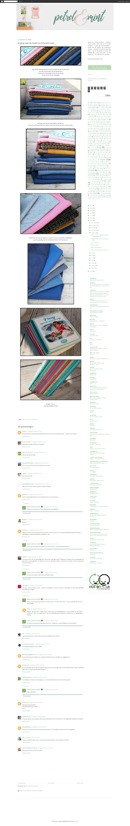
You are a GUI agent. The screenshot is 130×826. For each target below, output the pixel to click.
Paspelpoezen (93, 382)
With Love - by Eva (94, 353)
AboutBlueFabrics (92, 102)
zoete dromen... (95, 242)
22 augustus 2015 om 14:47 (34, 557)
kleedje (99, 147)
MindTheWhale (91, 157)
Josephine (95, 143)
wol (93, 196)
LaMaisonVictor (102, 150)
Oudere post (80, 783)
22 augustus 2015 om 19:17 (50, 506)
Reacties (26, 503)
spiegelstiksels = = (94, 513)
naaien (23, 419)
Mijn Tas (100, 156)
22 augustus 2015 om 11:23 (34, 431)
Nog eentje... (93, 554)
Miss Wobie (93, 406)
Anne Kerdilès (108, 102)
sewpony (92, 479)
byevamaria (93, 315)
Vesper (91, 354)
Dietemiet (92, 428)
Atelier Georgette (94, 487)
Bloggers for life (101, 111)
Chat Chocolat (97, 118)
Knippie (107, 147)
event (89, 128)
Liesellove (92, 282)
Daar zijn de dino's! (94, 403)
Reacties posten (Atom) (32, 786)
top (102, 186)
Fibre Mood (91, 130)
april (92, 260)
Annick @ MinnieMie (27, 463)
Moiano (107, 157)
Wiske (89, 196)
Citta (104, 118)
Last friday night (94, 335)
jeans (89, 143)
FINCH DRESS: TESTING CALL (96, 480)
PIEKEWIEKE (93, 505)
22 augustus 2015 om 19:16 (50, 572)
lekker (91, 152)
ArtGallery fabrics (105, 104)
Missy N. (92, 299)
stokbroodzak (96, 181)
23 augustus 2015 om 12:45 (50, 689)
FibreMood (98, 130)
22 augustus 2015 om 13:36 (34, 519)
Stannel (24, 431)
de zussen (25, 702)
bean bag (100, 107)
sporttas (89, 181)
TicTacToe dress (99, 184)
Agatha (101, 102)
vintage (109, 191)
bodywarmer (90, 112)
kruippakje (108, 149)
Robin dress (99, 172)
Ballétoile (92, 509)
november (94, 225)
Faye (93, 128)
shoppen (98, 175)
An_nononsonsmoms (28, 644)
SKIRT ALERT (93, 440)
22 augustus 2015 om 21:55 (41, 644)
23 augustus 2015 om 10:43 (50, 620)
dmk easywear (94, 124)
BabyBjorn (103, 105)
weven (91, 195)
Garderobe (90, 133)
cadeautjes (91, 116)
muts (96, 160)
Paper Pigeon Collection (96, 484)
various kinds (93, 496)
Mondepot (90, 160)
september (94, 230)
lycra (101, 154)
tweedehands (102, 189)
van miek (92, 334)
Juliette (100, 143)
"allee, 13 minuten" (95, 510)
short (103, 175)
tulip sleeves (106, 188)
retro (91, 172)
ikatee (98, 140)
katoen (109, 145)
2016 (91, 218)
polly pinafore (99, 167)
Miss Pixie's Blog (94, 396)
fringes (107, 131)
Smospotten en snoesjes (96, 311)
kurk (91, 150)
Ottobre (100, 163)
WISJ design (106, 195)
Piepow (92, 329)
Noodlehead (93, 278)
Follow (89, 74)
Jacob (103, 142)
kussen (95, 150)
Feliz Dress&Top (107, 128)
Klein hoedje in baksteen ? (96, 563)
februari (93, 265)
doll (99, 124)
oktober (93, 227)
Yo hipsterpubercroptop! (96, 408)
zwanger (107, 196)
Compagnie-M (93, 451)
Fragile (109, 130)
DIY (110, 123)
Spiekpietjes (93, 497)
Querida (92, 367)
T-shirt (96, 183)
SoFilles (92, 357)
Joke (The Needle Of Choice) (29, 748)
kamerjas (103, 145)
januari (93, 268)
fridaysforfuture (101, 131)
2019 (91, 210)
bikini (106, 109)
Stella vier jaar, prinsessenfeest (97, 448)
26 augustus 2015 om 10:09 (45, 748)
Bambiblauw (92, 107)
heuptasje (106, 137)
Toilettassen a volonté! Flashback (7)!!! (99, 358)
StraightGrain (93, 373)
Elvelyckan (90, 126)
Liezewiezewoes (26, 716)
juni (92, 255)
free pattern (93, 131)
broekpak (93, 114)
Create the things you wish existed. (99, 461)
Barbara (24, 557)
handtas (107, 135)
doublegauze (106, 124)
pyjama (107, 168)
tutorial (95, 189)
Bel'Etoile (106, 107)
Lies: (23, 633)
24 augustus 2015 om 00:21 (35, 702)
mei (92, 258)
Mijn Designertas (92, 156)
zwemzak (96, 198)
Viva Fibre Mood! (94, 316)
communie (95, 119)
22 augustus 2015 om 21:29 (50, 599)
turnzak (89, 189)
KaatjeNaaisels (95, 145)
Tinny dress (108, 184)
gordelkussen (105, 133)
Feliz (100, 128)
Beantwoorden (26, 436)
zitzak (96, 196)
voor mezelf (93, 193)
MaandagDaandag (94, 528)
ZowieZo (92, 411)
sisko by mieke (94, 432)
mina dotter (93, 542)
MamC (91, 419)
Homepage (51, 783)
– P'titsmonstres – (94, 483)
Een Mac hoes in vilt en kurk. (97, 539)
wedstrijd (108, 193)
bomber (97, 112)
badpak (109, 105)
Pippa (91, 412)
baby (96, 105)
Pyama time (93, 331)
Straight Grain (106, 181)
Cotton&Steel (98, 121)
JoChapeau (93, 561)
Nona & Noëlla (93, 489)
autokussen (90, 105)
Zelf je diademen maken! (96, 312)
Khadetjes (92, 377)
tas (110, 183)
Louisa (96, 154)
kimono (92, 147)
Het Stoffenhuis (97, 137)
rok (106, 172)
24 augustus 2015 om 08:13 (38, 716)
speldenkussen (106, 179)
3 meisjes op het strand (96, 457)
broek (109, 112)
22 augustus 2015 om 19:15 (50, 544)
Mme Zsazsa (93, 386)
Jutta (91, 383)
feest (97, 128)
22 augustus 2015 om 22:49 (44, 654)
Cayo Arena (92, 521)
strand (92, 183)
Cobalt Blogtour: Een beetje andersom (99, 506)
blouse (107, 111)
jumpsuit (106, 143)
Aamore (92, 470)
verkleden (90, 191)
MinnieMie (92, 402)
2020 (91, 208)
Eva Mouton (106, 126)
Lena (97, 152)
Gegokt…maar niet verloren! (97, 458)
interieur (90, 142)
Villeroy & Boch (98, 191)
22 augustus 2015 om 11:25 (38, 442)
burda (106, 114)
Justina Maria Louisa (95, 532)
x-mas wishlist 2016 (94, 525)
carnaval (107, 116)
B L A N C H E (93, 466)
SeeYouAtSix (106, 174)
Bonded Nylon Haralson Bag (96, 280)
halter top (94, 135)
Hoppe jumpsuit (100, 138)
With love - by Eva (27, 452)
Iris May (98, 142)
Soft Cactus (90, 179)
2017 (91, 215)
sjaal (94, 177)
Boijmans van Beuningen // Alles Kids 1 (99, 529)
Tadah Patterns (104, 183)
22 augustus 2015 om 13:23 (35, 494)
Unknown (24, 494)
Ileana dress (106, 140)
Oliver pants (94, 163)
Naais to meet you (92, 161)
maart (93, 263)
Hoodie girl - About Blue (96, 339)
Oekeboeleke (93, 474)
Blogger (76, 821)
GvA (88, 135)
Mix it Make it (93, 519)
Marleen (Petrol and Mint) (33, 506)
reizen (104, 170)
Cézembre (90, 118)
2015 (91, 220)
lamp (109, 150)
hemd (89, 137)
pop (105, 167)
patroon (106, 163)
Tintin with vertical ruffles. (96, 476)
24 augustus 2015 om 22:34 (32, 737)
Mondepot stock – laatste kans (97, 321)
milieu (107, 156)
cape (97, 116)
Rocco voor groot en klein (96, 416)
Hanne (28, 609)
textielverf (92, 184)
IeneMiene (90, 140)
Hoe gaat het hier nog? (95, 429)
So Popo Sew (25, 665)
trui (95, 188)
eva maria (25, 585)
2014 (91, 271)
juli (92, 253)
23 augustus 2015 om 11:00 (39, 677)
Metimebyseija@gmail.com (29, 654)
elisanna (92, 538)
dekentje (104, 123)
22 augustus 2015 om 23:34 (37, 665)
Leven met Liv (93, 392)
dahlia (109, 121)
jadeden (92, 361)
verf (108, 189)
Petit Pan (104, 165)
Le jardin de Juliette (95, 523)
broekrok (100, 114)
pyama (101, 168)
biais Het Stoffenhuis (98, 109)
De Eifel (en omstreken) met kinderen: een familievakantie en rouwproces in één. (99, 286)
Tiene (91, 447)
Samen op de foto (94, 502)
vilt (105, 191)
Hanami (100, 135)
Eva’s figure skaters (94, 467)
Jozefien (24, 473)
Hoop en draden (94, 393)
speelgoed (97, 179)
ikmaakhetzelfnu (26, 727)
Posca (96, 168)
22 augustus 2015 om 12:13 (39, 452)
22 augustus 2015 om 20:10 (35, 585)
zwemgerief (90, 198)
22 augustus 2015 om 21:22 (32, 633)
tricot (106, 186)
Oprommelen (93, 379)
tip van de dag (93, 186)
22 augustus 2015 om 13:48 (35, 530)
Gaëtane (24, 519)
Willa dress (97, 195)
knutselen (90, 149)
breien (103, 112)
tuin (100, 188)
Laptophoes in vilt (94, 493)
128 (23, 737)
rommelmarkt (34, 419)
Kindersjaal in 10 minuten (96, 558)
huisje (107, 138)
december (94, 222)
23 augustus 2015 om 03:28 (38, 609)
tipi (98, 186)
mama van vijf (93, 347)
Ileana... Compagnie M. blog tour (99, 250)
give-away (96, 133)
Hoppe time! (93, 374)
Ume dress (92, 425)
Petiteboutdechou (27, 677)
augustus (93, 232)
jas (107, 142)
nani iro (99, 161)
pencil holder (97, 165)
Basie (91, 344)
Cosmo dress (90, 121)
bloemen (94, 111)
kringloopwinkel (98, 149)
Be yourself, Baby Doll (95, 444)
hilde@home (90, 138)
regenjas (99, 170)
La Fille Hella (93, 415)
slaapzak (99, 177)
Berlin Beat (90, 109)
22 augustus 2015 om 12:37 (34, 473)
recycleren (28, 419)
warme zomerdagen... (96, 247)
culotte (104, 121)
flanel (104, 130)
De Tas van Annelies (95, 123)
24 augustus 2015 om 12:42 (39, 727)
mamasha (92, 557)
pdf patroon (90, 165)
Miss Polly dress (100, 157)
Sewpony (90, 175)
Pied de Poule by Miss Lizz (96, 552)
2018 (91, 213)
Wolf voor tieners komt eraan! (97, 463)
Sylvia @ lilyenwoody (27, 484)
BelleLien (92, 424)
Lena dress (102, 152)
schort (100, 174)
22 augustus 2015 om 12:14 (41, 463)
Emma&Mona (98, 126)
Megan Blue (106, 154)
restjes (109, 170)
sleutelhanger (106, 177)
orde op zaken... (95, 245)
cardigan (101, 116)
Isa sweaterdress (94, 421)
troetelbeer (90, 188)
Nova (105, 161)
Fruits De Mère (93, 548)
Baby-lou (92, 550)
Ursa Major (93, 438)
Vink (91, 342)
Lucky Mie (92, 500)
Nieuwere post (22, 783)
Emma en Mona (26, 442)
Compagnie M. (104, 119)
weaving (102, 193)
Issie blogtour (93, 471)
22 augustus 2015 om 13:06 (41, 484)
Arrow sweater (93, 104)
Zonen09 (101, 196)
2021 (91, 205)
